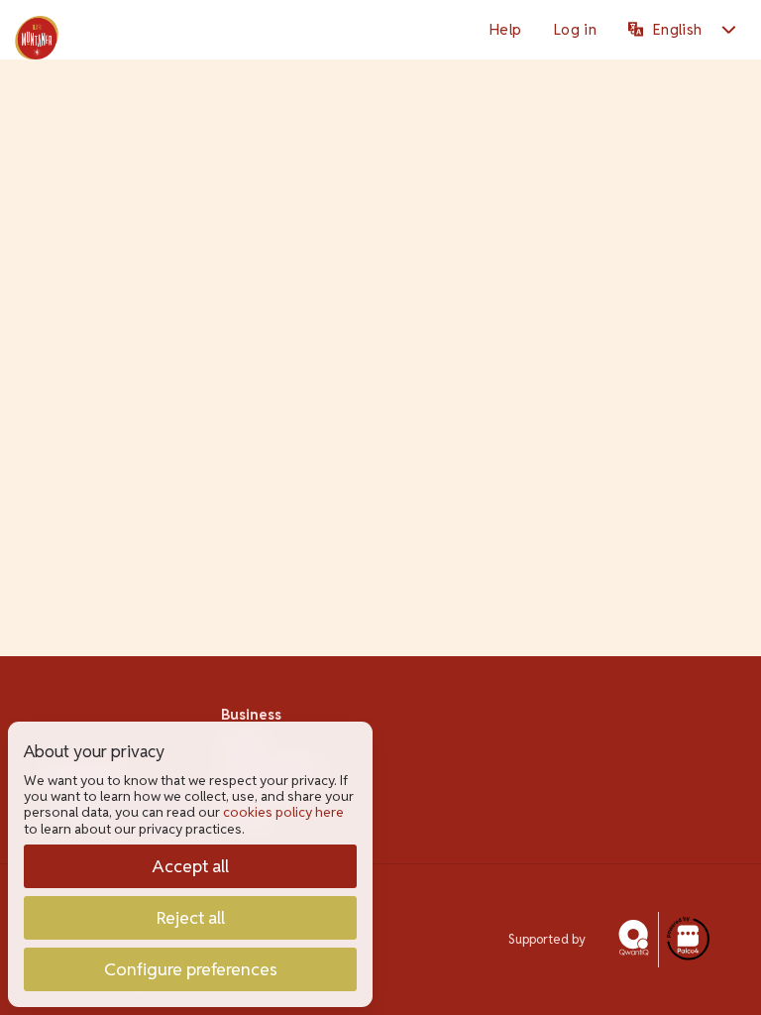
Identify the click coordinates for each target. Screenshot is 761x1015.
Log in (575, 29)
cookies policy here (283, 812)
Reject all (191, 917)
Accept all (190, 865)
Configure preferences (190, 969)
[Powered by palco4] (686, 939)
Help (505, 29)
